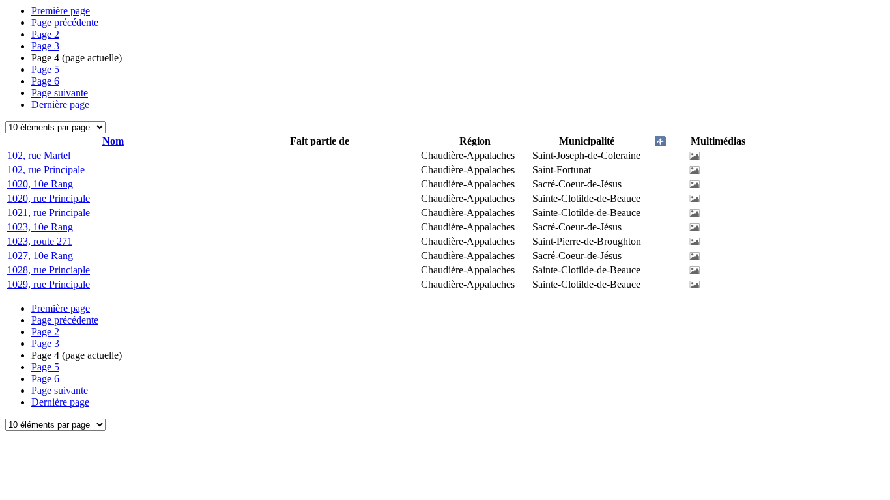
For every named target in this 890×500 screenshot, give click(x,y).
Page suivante (59, 92)
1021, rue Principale (48, 212)
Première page (60, 10)
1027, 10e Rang (40, 255)
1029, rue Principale (48, 284)
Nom (113, 140)
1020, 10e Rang (40, 183)
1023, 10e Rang (40, 226)
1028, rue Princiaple (48, 269)
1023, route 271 (39, 241)
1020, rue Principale (48, 198)
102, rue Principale (46, 169)
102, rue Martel (38, 155)
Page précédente (64, 22)
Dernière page (60, 104)
